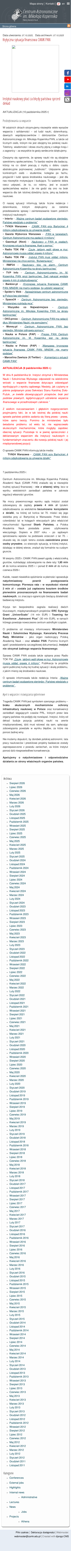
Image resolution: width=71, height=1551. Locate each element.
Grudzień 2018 (17, 1138)
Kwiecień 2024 (17, 891)
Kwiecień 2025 (17, 845)
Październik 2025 (19, 822)
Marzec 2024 (16, 895)
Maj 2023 (14, 933)
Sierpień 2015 (17, 1292)
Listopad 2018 (17, 1142)
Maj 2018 (14, 1165)
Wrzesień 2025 (17, 826)
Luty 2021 (14, 1037)
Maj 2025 (14, 841)
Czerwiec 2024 (17, 883)
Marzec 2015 (16, 1311)
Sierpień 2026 (17, 783)
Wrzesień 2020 (17, 1057)
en (63, 4)
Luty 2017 (14, 1222)
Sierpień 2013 (17, 1384)
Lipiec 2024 (15, 880)
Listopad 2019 (17, 1095)
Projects (14, 1516)
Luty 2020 (14, 1084)
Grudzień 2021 (17, 999)
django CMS (62, 1536)
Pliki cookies (22, 1532)
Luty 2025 (14, 852)
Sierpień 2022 (17, 968)
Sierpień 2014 (17, 1338)
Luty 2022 (14, 991)
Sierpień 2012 (17, 1430)
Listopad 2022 (17, 957)
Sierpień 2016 (17, 1246)
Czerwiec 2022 (17, 976)
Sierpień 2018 (17, 1153)
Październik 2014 (19, 1330)
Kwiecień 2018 (17, 1168)
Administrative (29, 1497)
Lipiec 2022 (15, 972)
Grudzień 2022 (17, 953)
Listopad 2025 (17, 818)
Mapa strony (36, 4)
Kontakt (50, 4)
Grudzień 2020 (17, 1045)
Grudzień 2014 (17, 1323)
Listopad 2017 (17, 1188)
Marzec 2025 (16, 849)
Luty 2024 (14, 899)
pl (59, 4)
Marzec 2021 (16, 1034)
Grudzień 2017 (17, 1184)
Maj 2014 (14, 1350)
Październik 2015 (19, 1284)
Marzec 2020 (16, 1080)
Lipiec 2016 (15, 1249)
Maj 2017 (14, 1211)
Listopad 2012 (17, 1419)
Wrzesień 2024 (17, 872)
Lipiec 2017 (15, 1203)
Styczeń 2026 (17, 810)
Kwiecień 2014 (17, 1353)
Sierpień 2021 (17, 1014)
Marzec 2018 (16, 1172)
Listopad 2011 (17, 1465)
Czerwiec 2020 (17, 1068)
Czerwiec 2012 (17, 1438)
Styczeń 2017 (17, 1226)
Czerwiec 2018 (17, 1161)
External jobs (16, 1483)
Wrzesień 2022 (17, 964)
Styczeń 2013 (17, 1411)
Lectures (14, 1502)
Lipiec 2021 (15, 1018)
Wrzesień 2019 (17, 1103)
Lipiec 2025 (15, 833)
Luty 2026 (14, 806)
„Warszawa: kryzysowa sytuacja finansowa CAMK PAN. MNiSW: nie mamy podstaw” (35, 350)
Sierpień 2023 (17, 922)
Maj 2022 (14, 980)
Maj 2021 (14, 1026)
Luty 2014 (14, 1361)
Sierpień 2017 (17, 1199)
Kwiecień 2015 (17, 1307)
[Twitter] (67, 101)
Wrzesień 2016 (17, 1242)
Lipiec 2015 (15, 1296)
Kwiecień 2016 (17, 1261)
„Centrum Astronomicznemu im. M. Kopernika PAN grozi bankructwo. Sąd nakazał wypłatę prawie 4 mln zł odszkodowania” (35, 277)
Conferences (16, 1478)
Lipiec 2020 (15, 1065)
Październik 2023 (19, 914)
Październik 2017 (19, 1192)
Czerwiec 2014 (17, 1346)
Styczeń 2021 (17, 1041)
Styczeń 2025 (17, 856)
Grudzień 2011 (17, 1461)
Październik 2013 (19, 1377)
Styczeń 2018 (17, 1180)
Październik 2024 (19, 868)
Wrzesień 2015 (17, 1288)
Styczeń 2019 (17, 1134)
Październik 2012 (19, 1423)
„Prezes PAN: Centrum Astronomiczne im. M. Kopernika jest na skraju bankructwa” (35, 338)
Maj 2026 (14, 795)
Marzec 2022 (16, 987)
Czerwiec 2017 (17, 1207)
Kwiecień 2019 (17, 1122)
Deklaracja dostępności (43, 1532)
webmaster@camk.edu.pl (27, 1536)
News (12, 1507)
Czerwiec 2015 (17, 1299)
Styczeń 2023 (17, 949)
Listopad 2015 (17, 1280)
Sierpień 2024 (17, 876)
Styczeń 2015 (17, 1319)
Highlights (14, 1487)
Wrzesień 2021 (17, 1011)
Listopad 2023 (17, 910)
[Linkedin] (67, 87)
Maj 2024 (14, 887)
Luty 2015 (14, 1315)
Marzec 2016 (16, 1265)
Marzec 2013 (16, 1404)
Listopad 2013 (17, 1373)
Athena (25, 1521)
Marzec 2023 (16, 941)
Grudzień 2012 (17, 1415)
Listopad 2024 (17, 864)
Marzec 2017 (16, 1219)
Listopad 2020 (17, 1049)
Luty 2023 (14, 945)
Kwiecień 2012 (17, 1446)
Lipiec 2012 (15, 1434)
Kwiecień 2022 (17, 983)
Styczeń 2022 (17, 995)
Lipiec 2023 (15, 926)
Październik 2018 (19, 1145)
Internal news (16, 1492)
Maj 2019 (14, 1118)
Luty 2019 (14, 1130)
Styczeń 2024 (17, 903)
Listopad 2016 (17, 1234)
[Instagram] (67, 94)
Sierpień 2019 (17, 1107)
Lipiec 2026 (15, 787)
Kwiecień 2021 (17, 1030)
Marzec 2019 (16, 1126)
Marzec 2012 (16, 1450)
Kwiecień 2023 (17, 937)
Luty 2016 (14, 1269)
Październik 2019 (19, 1099)
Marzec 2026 (16, 802)
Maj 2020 (14, 1072)
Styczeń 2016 (17, 1273)
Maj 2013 (14, 1396)
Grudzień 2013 (17, 1369)
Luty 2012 (14, 1454)
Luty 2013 (14, 1407)
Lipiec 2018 (15, 1157)
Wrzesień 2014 (17, 1334)
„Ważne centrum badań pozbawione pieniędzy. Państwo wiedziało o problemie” (35, 682)
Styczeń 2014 (17, 1365)
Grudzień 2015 (17, 1276)
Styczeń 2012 (17, 1458)
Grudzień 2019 (17, 1091)
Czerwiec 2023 (17, 930)
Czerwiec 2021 (17, 1022)
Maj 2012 (14, 1442)
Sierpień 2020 (17, 1061)
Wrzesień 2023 (17, 918)
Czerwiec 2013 (17, 1392)
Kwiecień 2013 (17, 1400)
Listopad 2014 (17, 1327)
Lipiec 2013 (15, 1388)
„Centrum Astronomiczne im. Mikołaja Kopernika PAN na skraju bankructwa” (35, 311)
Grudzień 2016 (17, 1230)
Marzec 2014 (16, 1357)
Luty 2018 (14, 1176)
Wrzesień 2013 (17, 1380)
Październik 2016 (19, 1238)
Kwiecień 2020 (17, 1076)
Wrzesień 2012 (17, 1427)
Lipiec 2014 (15, 1342)
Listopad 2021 (17, 1003)
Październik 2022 (19, 960)
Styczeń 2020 (17, 1088)
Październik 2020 (19, 1053)
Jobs (24, 1512)
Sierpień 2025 (17, 829)
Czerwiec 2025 (17, 837)
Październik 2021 (19, 1007)
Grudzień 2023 (17, 906)
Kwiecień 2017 (17, 1215)
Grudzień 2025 (17, 814)
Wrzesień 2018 (17, 1149)
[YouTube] (68, 80)
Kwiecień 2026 (17, 799)
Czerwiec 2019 (17, 1115)
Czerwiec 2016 (17, 1253)
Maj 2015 (14, 1303)
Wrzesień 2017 (17, 1196)
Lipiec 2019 (15, 1111)
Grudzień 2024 (17, 860)
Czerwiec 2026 (17, 791)
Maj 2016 (14, 1257)
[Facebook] (67, 74)
